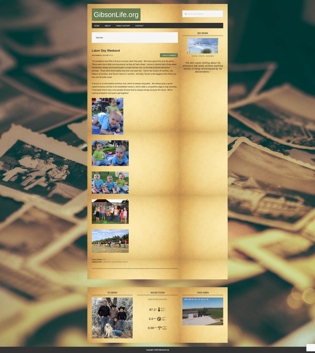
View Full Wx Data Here (157, 299)
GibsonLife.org (116, 14)
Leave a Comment (169, 55)
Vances (125, 262)
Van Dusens (116, 262)
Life (104, 259)
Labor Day (107, 262)
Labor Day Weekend (106, 50)
